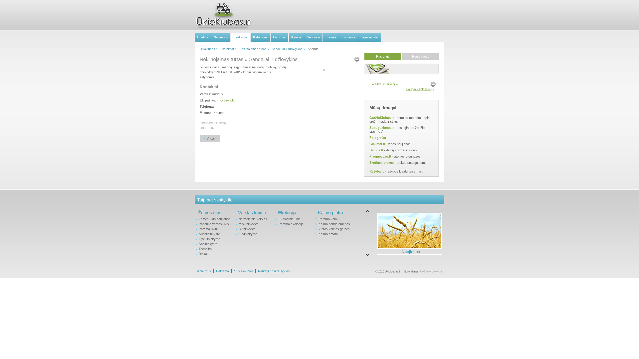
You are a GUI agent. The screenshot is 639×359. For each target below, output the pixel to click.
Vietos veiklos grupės (334, 229)
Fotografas (377, 138)
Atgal (211, 138)
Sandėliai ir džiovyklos (287, 49)
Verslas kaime (252, 212)
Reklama (222, 271)
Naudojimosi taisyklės (274, 271)
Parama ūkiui (208, 229)
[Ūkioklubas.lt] (223, 15)
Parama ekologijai (291, 224)
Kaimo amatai (328, 234)
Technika (205, 249)
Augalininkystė (209, 234)
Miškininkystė (249, 224)
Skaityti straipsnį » (384, 84)
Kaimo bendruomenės (334, 224)
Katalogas (260, 37)
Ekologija (287, 212)
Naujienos (221, 37)
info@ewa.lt (225, 100)
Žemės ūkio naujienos (214, 219)
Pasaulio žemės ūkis (214, 224)
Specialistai (370, 37)
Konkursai (349, 37)
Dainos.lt (376, 150)
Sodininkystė (208, 244)
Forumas (279, 37)
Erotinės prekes (381, 163)
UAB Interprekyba (431, 271)
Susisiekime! (243, 271)
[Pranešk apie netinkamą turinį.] (356, 59)
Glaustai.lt (377, 144)
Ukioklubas (207, 49)
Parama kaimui (329, 219)
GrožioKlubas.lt (381, 118)
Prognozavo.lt (380, 156)
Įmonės (330, 37)
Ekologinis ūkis (290, 219)
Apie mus (204, 271)
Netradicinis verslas (253, 219)
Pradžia (202, 37)
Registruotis (420, 56)
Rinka (203, 254)
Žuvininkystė (248, 234)
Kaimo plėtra (330, 212)
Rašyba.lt (376, 171)
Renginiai (313, 37)
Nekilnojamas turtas (252, 49)
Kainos (296, 37)
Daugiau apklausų (419, 89)
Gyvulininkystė (209, 239)
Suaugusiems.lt (381, 128)
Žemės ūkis (209, 212)
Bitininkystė (247, 229)
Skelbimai (240, 37)
